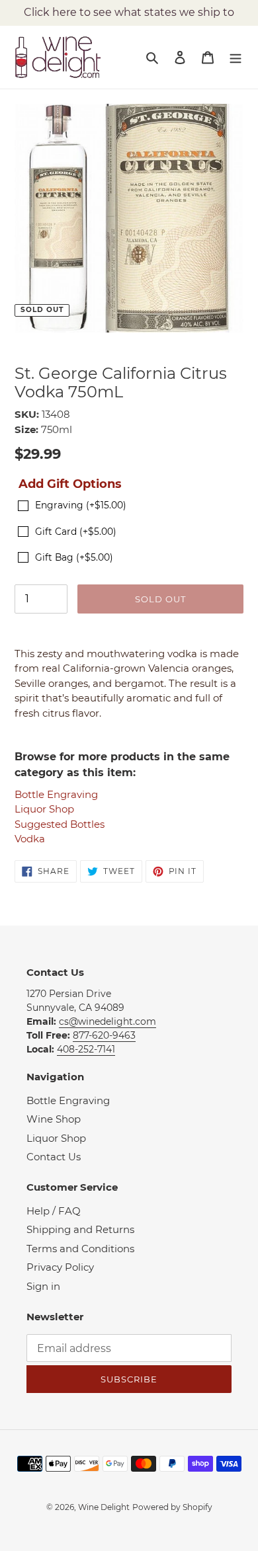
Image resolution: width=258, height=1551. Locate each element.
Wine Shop (53, 1119)
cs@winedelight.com (107, 1021)
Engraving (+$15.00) (80, 505)
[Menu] (235, 57)
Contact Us (53, 1156)
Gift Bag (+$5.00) (74, 557)
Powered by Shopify (172, 1507)
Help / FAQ (53, 1211)
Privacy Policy (60, 1267)
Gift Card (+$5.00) (75, 531)
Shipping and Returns (80, 1229)
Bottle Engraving (56, 794)
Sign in (43, 1286)
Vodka (30, 838)
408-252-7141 (86, 1049)
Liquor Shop (44, 809)
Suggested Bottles (60, 824)
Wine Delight (104, 1507)
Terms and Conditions (80, 1248)
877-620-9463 (104, 1035)
